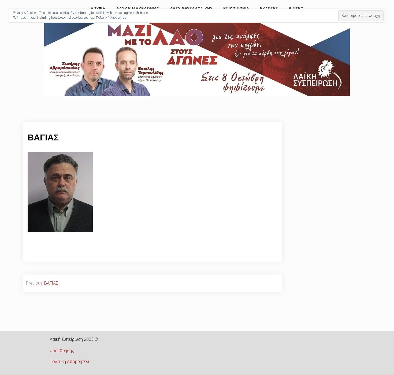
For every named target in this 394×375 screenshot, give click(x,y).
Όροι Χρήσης (62, 350)
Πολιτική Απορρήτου (69, 361)
